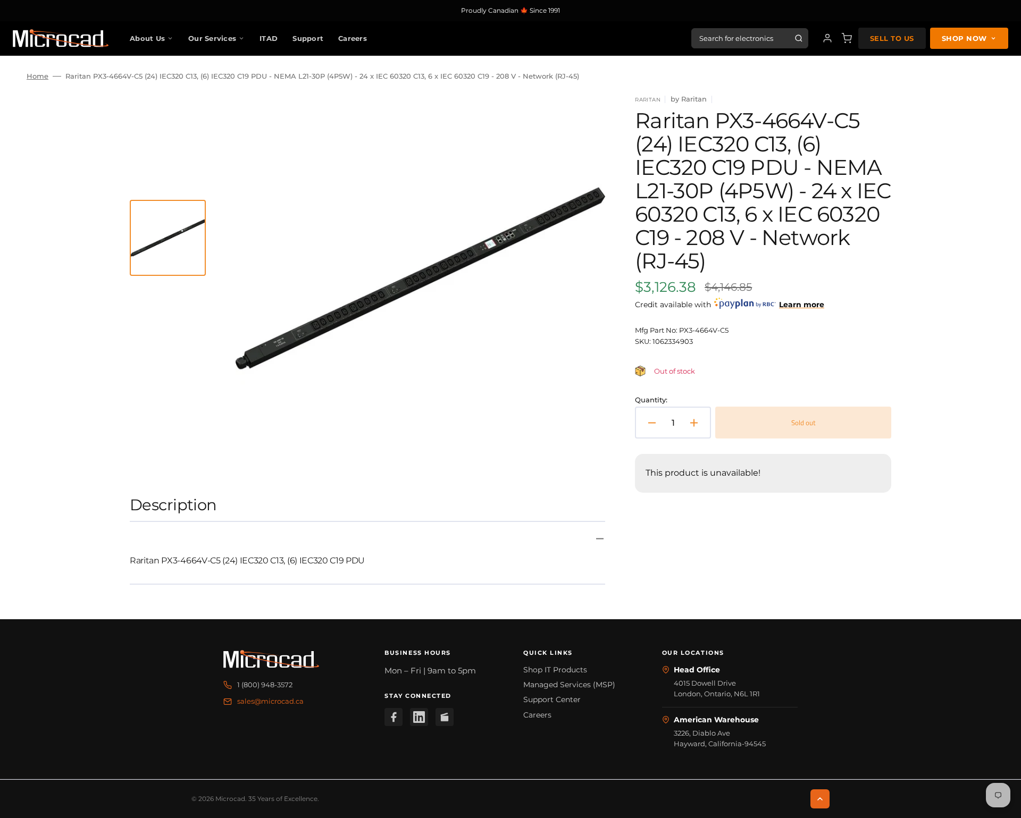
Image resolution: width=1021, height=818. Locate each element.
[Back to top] (820, 798)
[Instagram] (445, 717)
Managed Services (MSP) (569, 684)
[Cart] (846, 38)
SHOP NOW (964, 38)
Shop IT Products (555, 669)
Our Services (212, 38)
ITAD (269, 38)
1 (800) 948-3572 (264, 684)
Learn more (801, 304)
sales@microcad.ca (270, 701)
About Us (147, 38)
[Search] (798, 38)
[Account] (827, 38)
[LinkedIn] (419, 717)
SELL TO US (892, 38)
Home (37, 76)
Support (307, 38)
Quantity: (651, 399)
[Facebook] (393, 717)
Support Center (552, 699)
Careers (352, 38)
